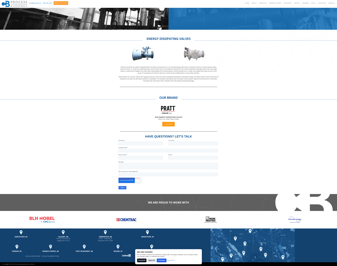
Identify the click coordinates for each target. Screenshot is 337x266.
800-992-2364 (47, 3)
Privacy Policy (171, 260)
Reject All (151, 260)
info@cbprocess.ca (35, 3)
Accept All (141, 260)
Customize (161, 260)
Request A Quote (60, 3)
